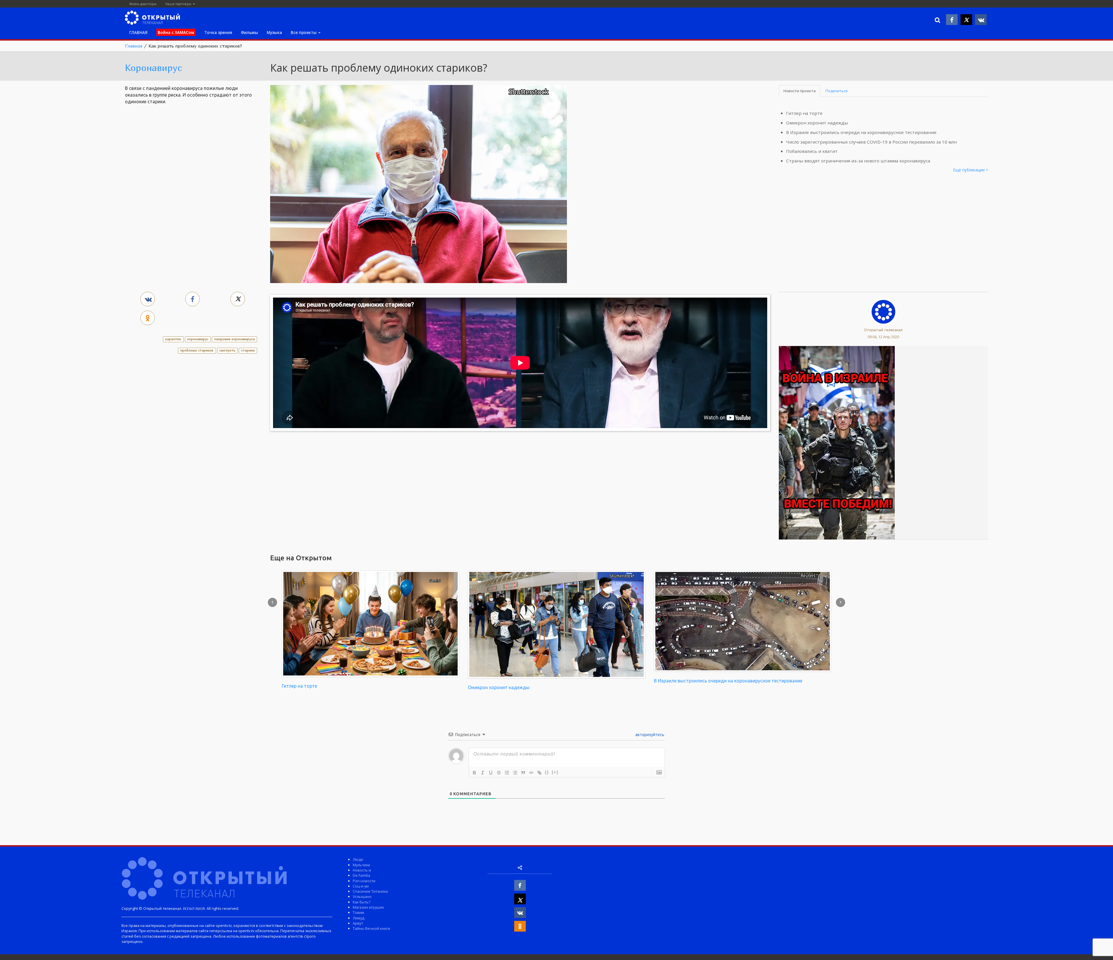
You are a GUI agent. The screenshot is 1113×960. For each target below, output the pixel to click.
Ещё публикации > (970, 170)
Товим (358, 912)
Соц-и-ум (361, 886)
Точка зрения (218, 32)
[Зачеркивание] (499, 772)
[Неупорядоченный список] (515, 772)
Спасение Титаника (370, 891)
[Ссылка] (539, 772)
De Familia (361, 875)
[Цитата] (523, 772)
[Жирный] (474, 772)
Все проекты (304, 32)
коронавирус (197, 339)
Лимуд (358, 918)
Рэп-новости (364, 880)
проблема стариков (196, 350)
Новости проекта (799, 90)
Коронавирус (153, 67)
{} (547, 772)
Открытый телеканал (883, 330)
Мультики (361, 864)
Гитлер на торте (804, 113)
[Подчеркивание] (491, 772)
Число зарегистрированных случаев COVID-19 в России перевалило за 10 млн (871, 142)
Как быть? (361, 902)
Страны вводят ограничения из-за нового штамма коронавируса (858, 161)
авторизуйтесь (649, 734)
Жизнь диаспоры (143, 3)
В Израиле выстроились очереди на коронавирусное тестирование (861, 132)
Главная (133, 46)
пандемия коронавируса (234, 339)
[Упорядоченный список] (507, 772)
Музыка (274, 32)
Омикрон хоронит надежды (817, 123)
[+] (555, 772)
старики (248, 350)
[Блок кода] (531, 772)
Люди (358, 859)
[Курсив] (483, 772)
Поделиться (836, 90)
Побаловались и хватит (812, 151)
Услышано (362, 896)
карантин (173, 339)
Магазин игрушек (368, 907)
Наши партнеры (178, 3)
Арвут (358, 923)
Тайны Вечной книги (371, 928)
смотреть (227, 350)
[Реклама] (837, 442)
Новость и (362, 870)
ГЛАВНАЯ (138, 32)
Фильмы (249, 32)
